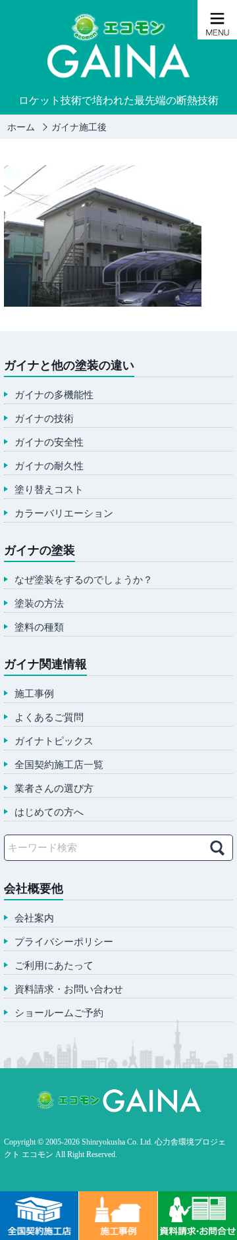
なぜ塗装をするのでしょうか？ (83, 580)
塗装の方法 (39, 604)
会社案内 (34, 918)
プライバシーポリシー (63, 942)
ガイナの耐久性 (49, 466)
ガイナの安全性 (49, 443)
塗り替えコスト (49, 490)
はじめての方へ (49, 812)
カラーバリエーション (63, 514)
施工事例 (34, 694)
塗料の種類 (39, 628)
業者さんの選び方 (53, 789)
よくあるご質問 (49, 718)
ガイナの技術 (44, 419)
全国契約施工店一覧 (58, 765)
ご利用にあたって (53, 966)
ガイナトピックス (53, 741)
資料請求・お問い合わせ (68, 990)
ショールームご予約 (58, 1013)
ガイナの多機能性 (53, 395)
